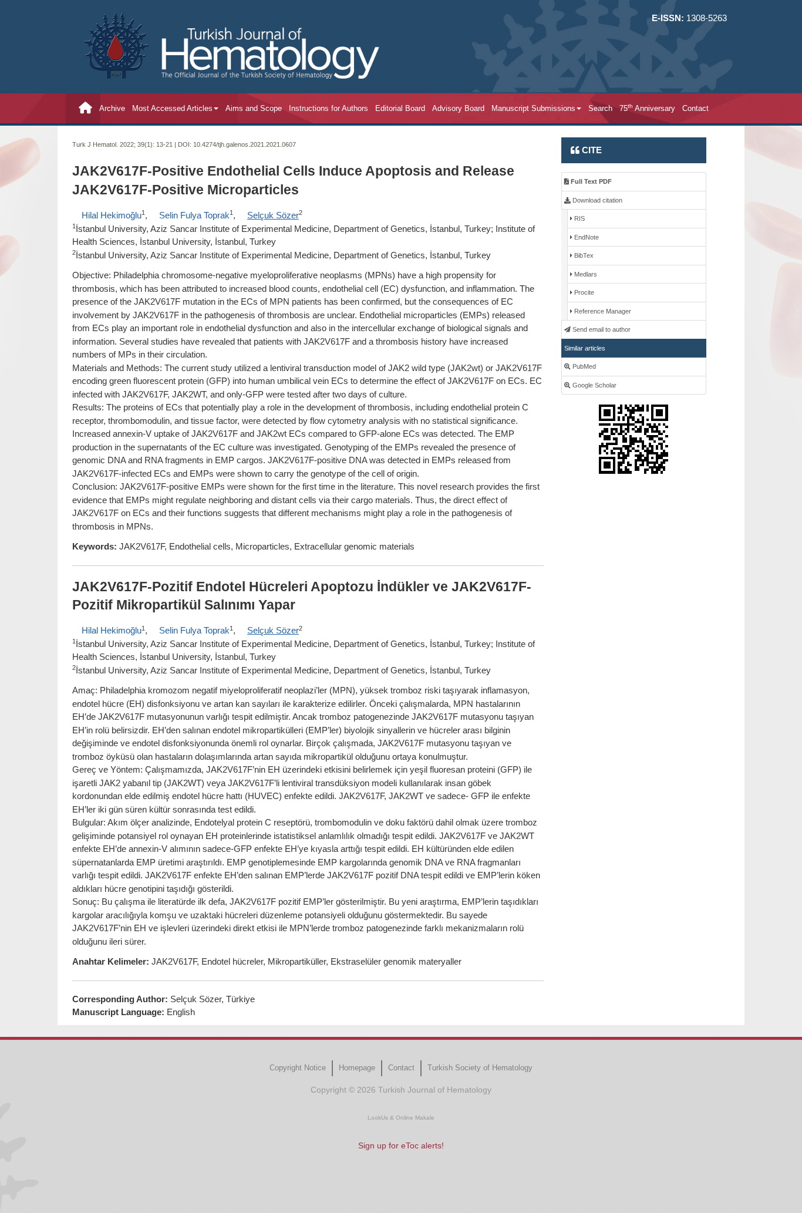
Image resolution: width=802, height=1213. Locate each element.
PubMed (583, 366)
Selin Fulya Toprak (194, 215)
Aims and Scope (253, 108)
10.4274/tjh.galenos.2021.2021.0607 (244, 144)
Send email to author (601, 329)
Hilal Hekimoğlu (111, 215)
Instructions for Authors (328, 108)
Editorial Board (400, 108)
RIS (578, 218)
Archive (112, 108)
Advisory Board (458, 108)
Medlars (584, 274)
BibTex (583, 255)
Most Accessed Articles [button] (172, 108)
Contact (695, 108)
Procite (583, 292)
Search (600, 108)
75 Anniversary (647, 108)
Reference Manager (601, 311)
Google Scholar (593, 385)
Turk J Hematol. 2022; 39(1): (113, 144)
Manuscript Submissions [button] (533, 108)
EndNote (585, 237)
